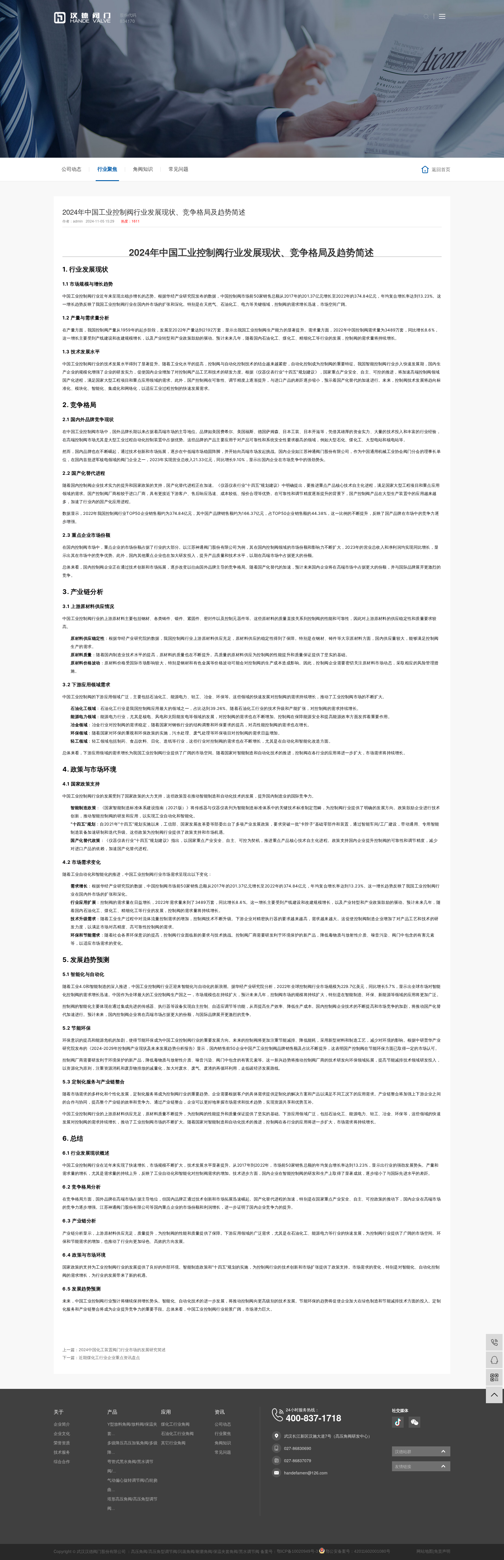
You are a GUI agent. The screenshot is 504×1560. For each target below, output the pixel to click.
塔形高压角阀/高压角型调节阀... (132, 1504)
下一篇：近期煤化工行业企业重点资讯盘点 (101, 1358)
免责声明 (442, 1551)
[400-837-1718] (494, 1342)
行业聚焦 (107, 169)
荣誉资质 (62, 1443)
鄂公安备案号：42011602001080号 (358, 1551)
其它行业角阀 (173, 1443)
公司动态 (71, 169)
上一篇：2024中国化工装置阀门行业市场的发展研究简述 (114, 1350)
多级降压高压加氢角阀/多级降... (132, 1448)
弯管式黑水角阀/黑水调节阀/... (130, 1466)
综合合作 (62, 1461)
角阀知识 (143, 169)
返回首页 (441, 169)
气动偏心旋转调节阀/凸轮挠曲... (132, 1485)
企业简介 (62, 1424)
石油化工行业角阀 (177, 1433)
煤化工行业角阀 (175, 1424)
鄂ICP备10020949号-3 (297, 1551)
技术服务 (62, 1452)
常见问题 (178, 169)
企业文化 (62, 1433)
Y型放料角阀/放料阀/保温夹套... (132, 1429)
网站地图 (424, 1551)
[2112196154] (494, 1359)
